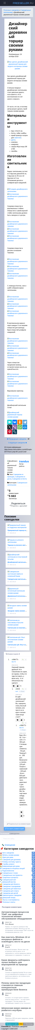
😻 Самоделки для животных (10, 889)
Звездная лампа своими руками (19, 611)
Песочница (29, 1024)
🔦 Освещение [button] (10, 845)
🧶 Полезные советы (7, 902)
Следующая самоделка (16, 443)
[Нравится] (18, 686)
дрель (13, 140)
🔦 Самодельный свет (8, 880)
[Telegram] (24, 422)
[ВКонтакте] (14, 422)
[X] (9, 427)
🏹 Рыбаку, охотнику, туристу (10, 862)
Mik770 (14, 662)
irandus (24, 461)
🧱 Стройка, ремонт (7, 864)
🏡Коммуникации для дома (10, 866)
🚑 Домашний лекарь (7, 897)
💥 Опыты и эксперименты (9, 900)
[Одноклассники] (19, 422)
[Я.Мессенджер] (9, 422)
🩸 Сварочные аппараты (9, 877)
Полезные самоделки (11, 10)
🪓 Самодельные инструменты (11, 875)
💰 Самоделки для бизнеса (10, 884)
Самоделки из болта (19, 479)
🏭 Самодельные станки (9, 873)
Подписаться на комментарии (19, 824)
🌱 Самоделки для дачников (10, 859)
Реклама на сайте (12, 1024)
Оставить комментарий (15, 829)
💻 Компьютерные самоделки (10, 895)
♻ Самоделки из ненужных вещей (12, 868)
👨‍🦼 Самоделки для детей (9, 893)
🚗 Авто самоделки (7, 853)
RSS (20, 1024)
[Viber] (14, 427)
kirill (17, 691)
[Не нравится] (14, 686)
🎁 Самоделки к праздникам (10, 886)
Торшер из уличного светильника (20, 545)
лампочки (17, 138)
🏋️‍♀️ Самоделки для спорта (9, 891)
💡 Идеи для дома (6, 857)
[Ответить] (22, 659)
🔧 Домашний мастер (8, 882)
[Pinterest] (9, 432)
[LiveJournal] (14, 432)
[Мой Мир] (24, 427)
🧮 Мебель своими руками (9, 855)
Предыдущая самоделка (17, 439)
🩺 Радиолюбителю (7, 871)
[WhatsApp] (19, 427)
